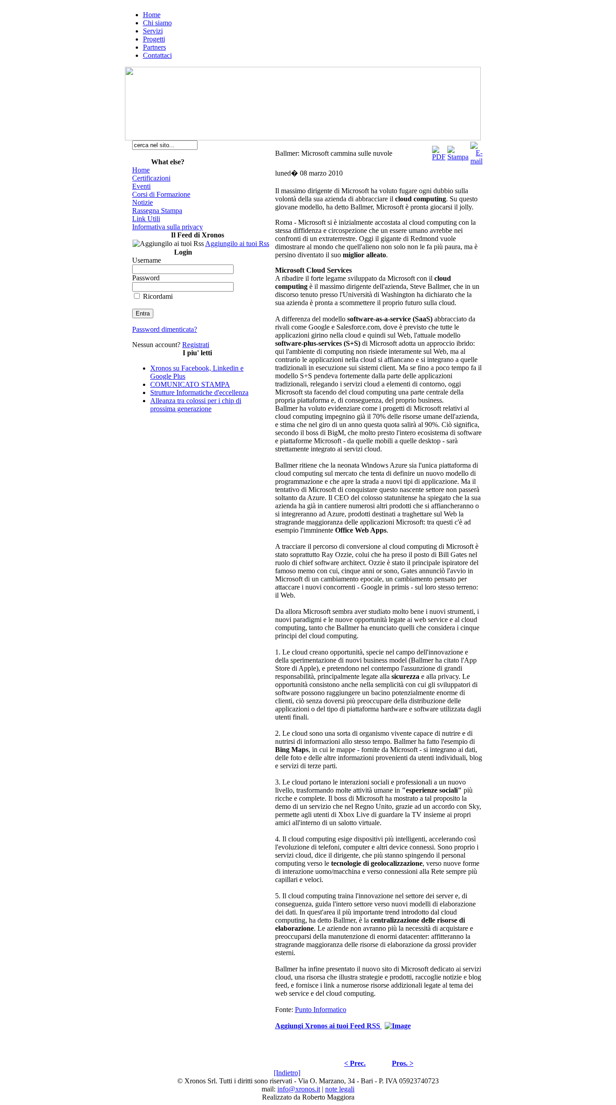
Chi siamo (157, 23)
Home (152, 15)
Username (146, 260)
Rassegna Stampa (157, 210)
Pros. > (403, 1063)
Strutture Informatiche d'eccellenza (199, 392)
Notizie (142, 202)
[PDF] (439, 151)
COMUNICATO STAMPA (190, 384)
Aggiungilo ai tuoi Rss (237, 243)
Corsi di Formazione (161, 194)
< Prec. (355, 1063)
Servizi (153, 31)
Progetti (154, 39)
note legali (339, 1089)
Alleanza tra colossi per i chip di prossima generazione (195, 405)
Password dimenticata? (164, 329)
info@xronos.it (298, 1089)
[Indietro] (287, 1073)
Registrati (195, 344)
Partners (154, 47)
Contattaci (157, 55)
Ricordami (158, 296)
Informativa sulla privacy (167, 227)
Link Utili (146, 219)
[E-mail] (476, 151)
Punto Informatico (320, 1009)
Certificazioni (151, 178)
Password (146, 278)
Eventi (141, 186)
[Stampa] (458, 151)
